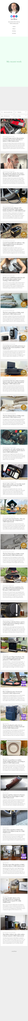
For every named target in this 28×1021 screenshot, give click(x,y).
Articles (14, 31)
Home (14, 26)
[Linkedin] (16, 16)
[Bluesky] (11, 16)
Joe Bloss (14, 19)
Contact (14, 33)
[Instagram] (14, 16)
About (14, 28)
